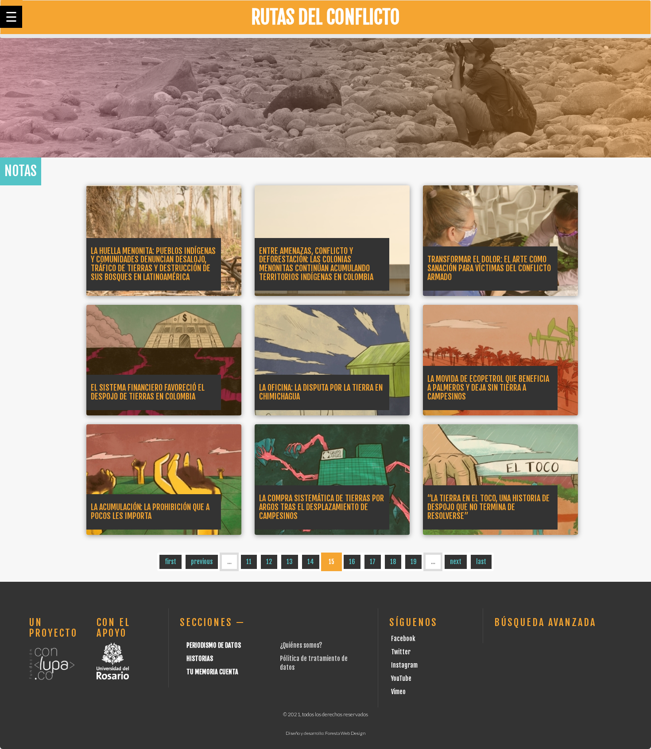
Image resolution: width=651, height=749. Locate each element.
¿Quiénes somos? (301, 645)
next (455, 561)
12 (269, 561)
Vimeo (398, 691)
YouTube (401, 678)
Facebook (403, 638)
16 (352, 561)
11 (249, 561)
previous (202, 561)
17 (373, 561)
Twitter (401, 652)
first (170, 561)
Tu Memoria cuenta (212, 672)
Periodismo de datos (213, 645)
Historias (199, 658)
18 (393, 561)
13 (290, 561)
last (481, 561)
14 (310, 561)
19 (413, 561)
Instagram (404, 665)
